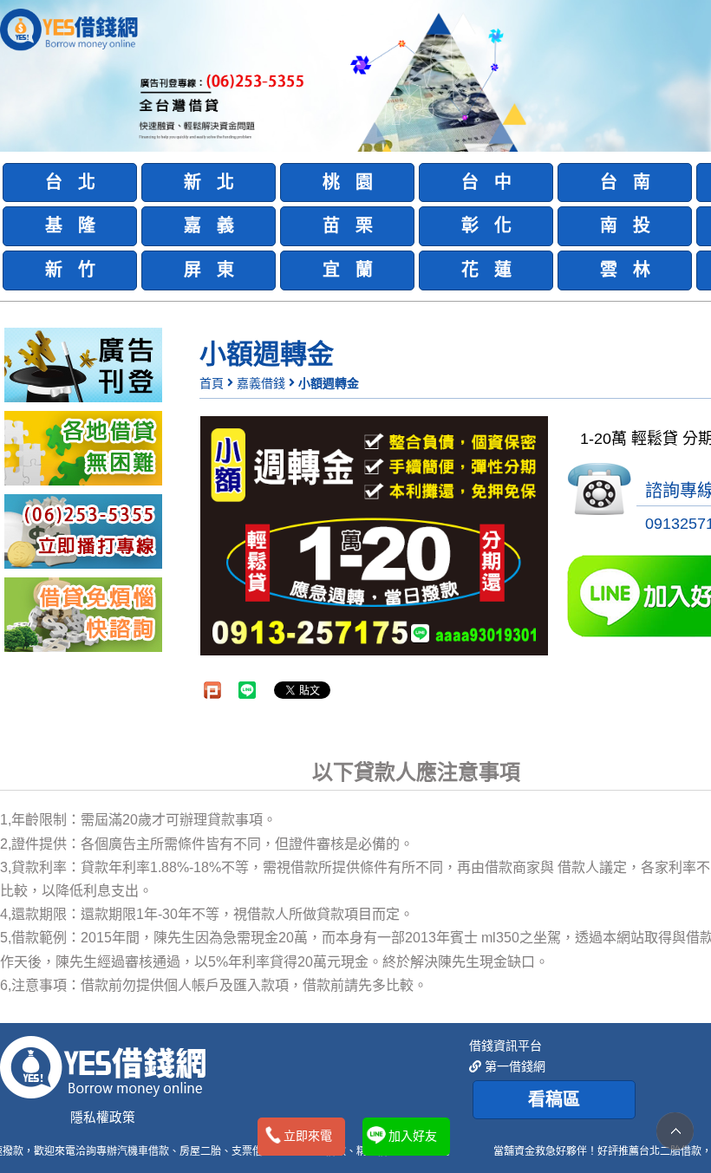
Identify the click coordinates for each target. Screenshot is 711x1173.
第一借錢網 (513, 1066)
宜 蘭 (348, 269)
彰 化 (486, 225)
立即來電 (308, 1136)
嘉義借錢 (261, 383)
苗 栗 (348, 225)
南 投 (625, 225)
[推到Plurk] (212, 690)
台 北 (70, 182)
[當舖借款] (83, 447)
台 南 (625, 182)
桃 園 (348, 182)
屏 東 (209, 269)
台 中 (486, 182)
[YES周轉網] (69, 28)
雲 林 (625, 269)
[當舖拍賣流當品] (83, 614)
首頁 (211, 383)
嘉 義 (209, 225)
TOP (675, 1131)
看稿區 (554, 1099)
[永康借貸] (83, 531)
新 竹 (70, 269)
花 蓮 (486, 269)
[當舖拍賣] (83, 364)
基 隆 (70, 225)
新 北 (209, 182)
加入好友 (412, 1136)
